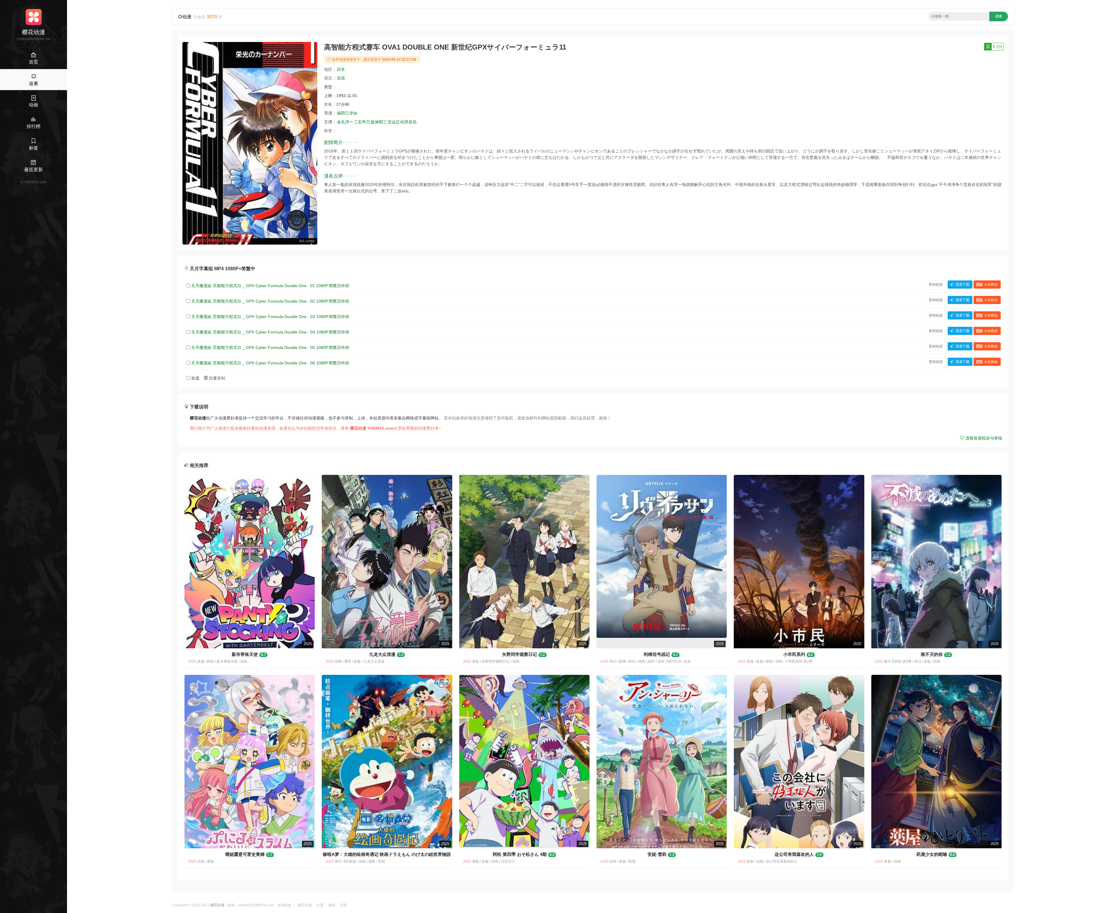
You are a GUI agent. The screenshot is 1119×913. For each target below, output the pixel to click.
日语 (341, 78)
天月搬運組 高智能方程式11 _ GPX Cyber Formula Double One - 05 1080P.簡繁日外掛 (270, 347)
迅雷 (343, 905)
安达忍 (394, 122)
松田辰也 (408, 122)
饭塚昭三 (379, 122)
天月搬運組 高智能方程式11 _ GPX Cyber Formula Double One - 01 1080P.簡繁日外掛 (270, 285)
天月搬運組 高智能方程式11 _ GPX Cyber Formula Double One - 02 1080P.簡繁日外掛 (270, 301)
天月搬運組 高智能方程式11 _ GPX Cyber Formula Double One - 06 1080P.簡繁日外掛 (270, 363)
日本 (341, 69)
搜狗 (331, 905)
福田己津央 (347, 113)
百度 (319, 905)
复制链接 (936, 284)
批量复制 (216, 378)
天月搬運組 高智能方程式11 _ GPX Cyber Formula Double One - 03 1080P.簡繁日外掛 (270, 316)
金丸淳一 (345, 122)
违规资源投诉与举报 (983, 438)
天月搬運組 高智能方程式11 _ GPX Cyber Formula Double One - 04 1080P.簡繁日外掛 (270, 332)
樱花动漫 (305, 905)
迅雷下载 (963, 284)
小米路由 (991, 284)
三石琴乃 (362, 122)
